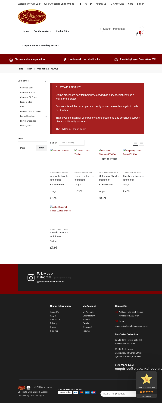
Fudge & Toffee (26, 102)
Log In (140, 3)
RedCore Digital (37, 396)
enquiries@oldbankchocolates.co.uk (131, 326)
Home (25, 31)
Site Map (54, 331)
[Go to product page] (60, 159)
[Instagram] (86, 4)
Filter (41, 148)
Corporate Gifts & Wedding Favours (40, 45)
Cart (130, 3)
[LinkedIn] (91, 4)
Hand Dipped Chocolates (61, 173)
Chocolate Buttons (27, 92)
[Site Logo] (32, 16)
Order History (89, 316)
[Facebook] (80, 4)
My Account (117, 3)
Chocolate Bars (26, 88)
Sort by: (53, 143)
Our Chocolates (41, 31)
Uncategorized (26, 126)
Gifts (22, 107)
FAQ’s (53, 316)
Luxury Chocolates (83, 173)
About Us (101, 3)
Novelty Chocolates (28, 121)
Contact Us (55, 320)
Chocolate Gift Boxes (28, 97)
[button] (135, 143)
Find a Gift (61, 31)
